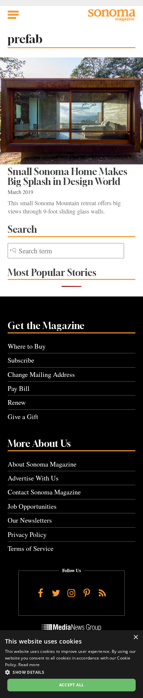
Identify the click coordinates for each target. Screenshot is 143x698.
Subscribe (21, 360)
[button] (71, 672)
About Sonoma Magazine (42, 464)
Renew (17, 402)
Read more (29, 664)
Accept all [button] (71, 685)
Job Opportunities (32, 506)
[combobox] (66, 251)
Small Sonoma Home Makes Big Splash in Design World (67, 176)
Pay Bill (19, 388)
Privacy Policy (27, 534)
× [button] (135, 637)
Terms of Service (31, 548)
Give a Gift (23, 416)
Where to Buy (27, 346)
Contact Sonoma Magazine (44, 491)
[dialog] (71, 664)
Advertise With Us (33, 478)
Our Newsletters (30, 520)
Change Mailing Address (41, 374)
